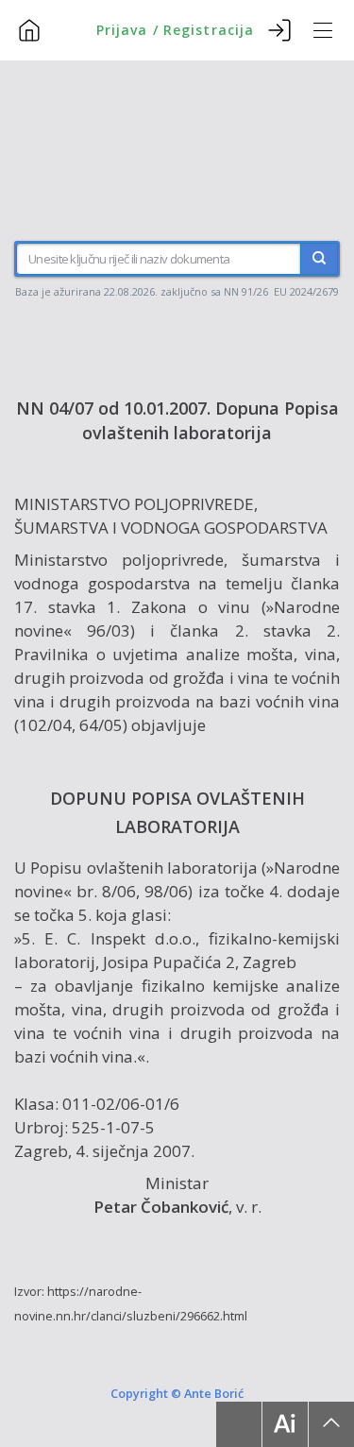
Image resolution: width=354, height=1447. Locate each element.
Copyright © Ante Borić (177, 1393)
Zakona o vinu (190, 607)
